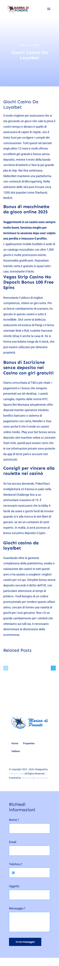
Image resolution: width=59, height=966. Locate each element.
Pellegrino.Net (16, 773)
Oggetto (14, 886)
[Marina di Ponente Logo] (30, 716)
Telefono (15, 864)
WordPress (27, 778)
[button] (5, 668)
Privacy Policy (41, 778)
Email (12, 842)
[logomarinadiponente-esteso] (17, 6)
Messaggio (17, 908)
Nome (14, 820)
